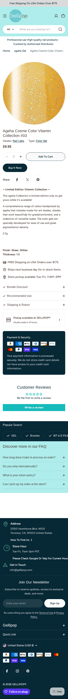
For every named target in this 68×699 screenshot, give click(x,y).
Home (6, 50)
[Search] (60, 29)
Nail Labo (18, 140)
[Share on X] (27, 179)
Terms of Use (46, 612)
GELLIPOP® (19, 684)
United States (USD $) (21, 645)
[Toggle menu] (5, 16)
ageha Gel (20, 50)
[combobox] (34, 29)
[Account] (56, 16)
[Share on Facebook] (17, 179)
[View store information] (59, 320)
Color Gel (41, 140)
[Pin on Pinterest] (38, 179)
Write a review (34, 407)
